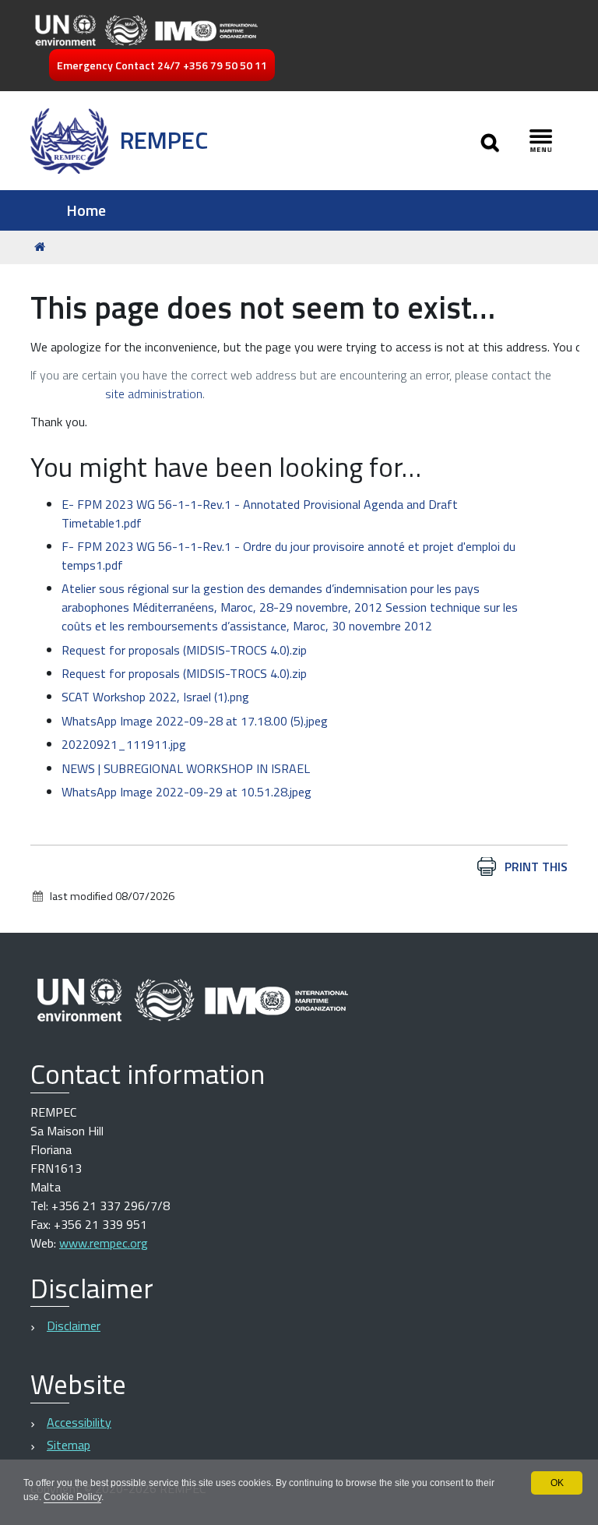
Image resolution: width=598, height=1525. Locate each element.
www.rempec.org (103, 1243)
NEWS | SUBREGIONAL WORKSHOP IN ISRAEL (186, 768)
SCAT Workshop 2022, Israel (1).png (155, 696)
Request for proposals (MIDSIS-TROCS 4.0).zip (184, 650)
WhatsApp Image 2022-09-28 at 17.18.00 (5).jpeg (195, 720)
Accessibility (79, 1422)
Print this (536, 866)
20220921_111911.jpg (124, 744)
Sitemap (68, 1444)
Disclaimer (73, 1325)
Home (86, 210)
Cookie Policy (72, 1496)
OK (557, 1482)
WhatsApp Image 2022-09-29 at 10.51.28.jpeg (186, 791)
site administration (153, 393)
